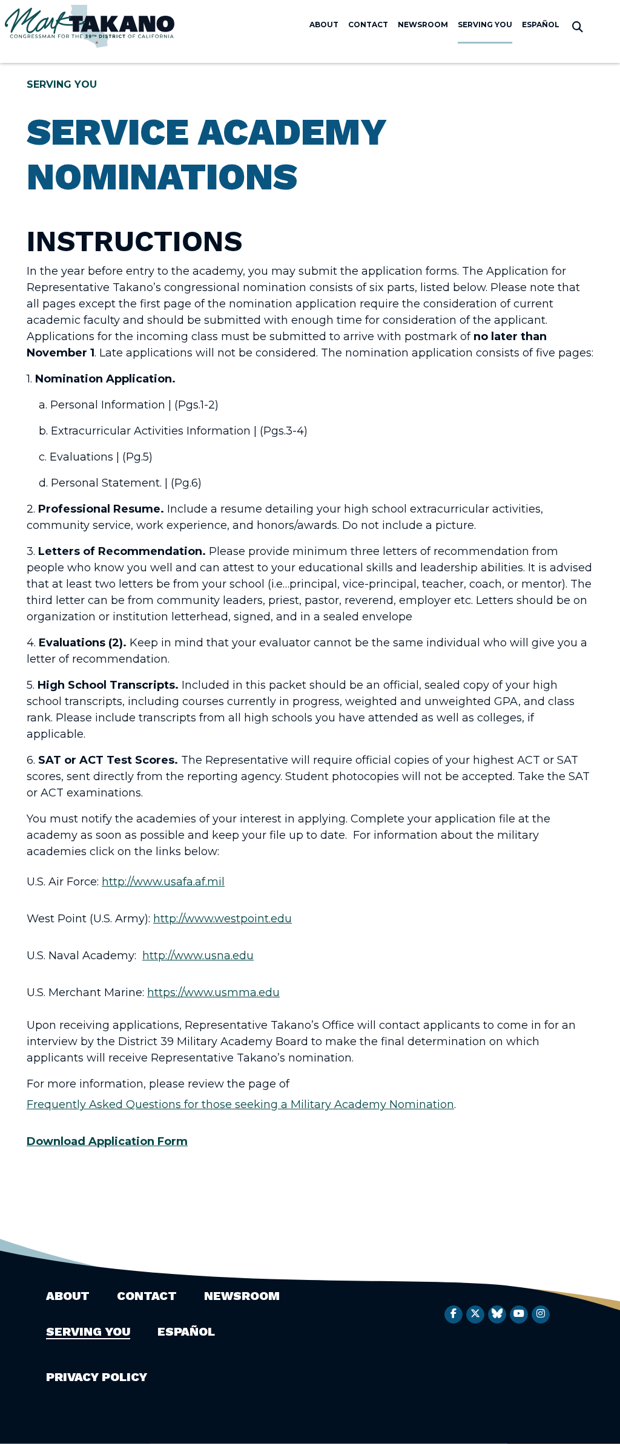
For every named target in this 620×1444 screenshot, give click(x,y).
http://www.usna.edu (198, 955)
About (323, 24)
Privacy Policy (96, 1377)
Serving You (485, 24)
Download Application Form (107, 1141)
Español (540, 24)
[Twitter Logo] (475, 1314)
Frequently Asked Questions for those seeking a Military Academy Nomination (240, 1104)
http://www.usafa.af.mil (163, 881)
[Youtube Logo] (519, 1314)
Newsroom (423, 24)
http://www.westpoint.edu (222, 918)
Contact (368, 24)
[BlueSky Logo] (497, 1314)
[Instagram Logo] (541, 1314)
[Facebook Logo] (453, 1314)
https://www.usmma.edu (213, 992)
